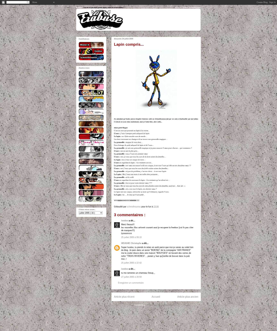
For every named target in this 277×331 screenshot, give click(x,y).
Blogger (143, 324)
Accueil (156, 296)
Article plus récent (124, 296)
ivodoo (125, 220)
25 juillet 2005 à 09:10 (131, 237)
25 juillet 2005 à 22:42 (131, 263)
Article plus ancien (187, 296)
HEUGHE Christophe (131, 243)
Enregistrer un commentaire (131, 283)
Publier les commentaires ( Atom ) (163, 305)
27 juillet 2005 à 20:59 (131, 277)
